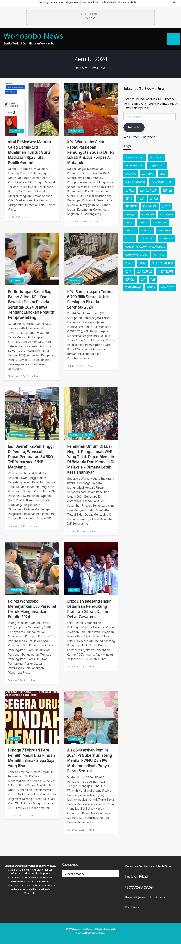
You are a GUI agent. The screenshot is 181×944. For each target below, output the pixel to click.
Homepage (81, 68)
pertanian (159, 254)
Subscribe (134, 127)
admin (28, 216)
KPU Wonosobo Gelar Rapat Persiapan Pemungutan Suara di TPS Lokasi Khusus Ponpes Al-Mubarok (91, 152)
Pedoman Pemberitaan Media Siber (148, 866)
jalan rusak (149, 206)
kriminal (130, 230)
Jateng (166, 206)
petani (129, 262)
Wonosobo (76, 130)
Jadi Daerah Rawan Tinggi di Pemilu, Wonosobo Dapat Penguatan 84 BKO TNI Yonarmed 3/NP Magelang (31, 457)
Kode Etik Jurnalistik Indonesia (145, 897)
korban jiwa (160, 222)
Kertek (129, 222)
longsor (146, 230)
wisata (151, 287)
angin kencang (134, 165)
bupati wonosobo (162, 181)
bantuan (130, 173)
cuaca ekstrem (148, 190)
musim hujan (147, 238)
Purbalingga (145, 271)
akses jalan (156, 157)
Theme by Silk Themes (20, 939)
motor (129, 238)
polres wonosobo (162, 262)
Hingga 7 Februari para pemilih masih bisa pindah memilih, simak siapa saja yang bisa (31, 758)
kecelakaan (166, 214)
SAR (143, 279)
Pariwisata (166, 238)
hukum (154, 198)
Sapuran (130, 279)
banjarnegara (157, 165)
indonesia (131, 206)
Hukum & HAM (109, 2)
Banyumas (148, 173)
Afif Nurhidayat (134, 157)
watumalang (133, 287)
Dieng (128, 198)
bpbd (162, 173)
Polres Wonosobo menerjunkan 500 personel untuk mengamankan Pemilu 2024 (32, 609)
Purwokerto (165, 271)
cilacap (129, 190)
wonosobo (167, 287)
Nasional (75, 435)
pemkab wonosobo (136, 254)
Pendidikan (93, 2)
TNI (153, 279)
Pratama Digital (97, 932)
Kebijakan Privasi (136, 876)
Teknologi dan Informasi (50, 2)
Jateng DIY (16, 130)
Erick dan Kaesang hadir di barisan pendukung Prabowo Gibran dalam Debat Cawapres (89, 609)
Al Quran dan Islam (76, 2)
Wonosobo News (33, 35)
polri (128, 271)
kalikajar (130, 214)
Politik (88, 435)
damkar (167, 190)
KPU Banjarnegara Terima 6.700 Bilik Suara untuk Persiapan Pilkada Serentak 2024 (90, 299)
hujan (141, 198)
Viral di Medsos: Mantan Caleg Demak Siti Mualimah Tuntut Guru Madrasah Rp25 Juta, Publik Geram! (29, 152)
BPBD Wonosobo (135, 181)
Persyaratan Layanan (139, 887)
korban (143, 222)
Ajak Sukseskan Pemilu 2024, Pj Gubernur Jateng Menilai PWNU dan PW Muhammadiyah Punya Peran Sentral (89, 760)
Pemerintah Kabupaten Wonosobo (145, 246)
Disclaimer (132, 907)
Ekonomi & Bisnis (127, 2)
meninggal (164, 230)
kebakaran (148, 214)
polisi (142, 262)
